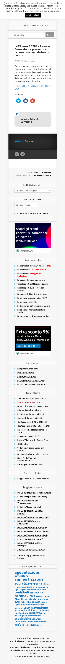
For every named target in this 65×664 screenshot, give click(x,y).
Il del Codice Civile (33, 440)
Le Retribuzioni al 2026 (28, 402)
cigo (47, 587)
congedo (22, 589)
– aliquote (33, 425)
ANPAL (29, 584)
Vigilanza (26, 624)
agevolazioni (27, 572)
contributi (22, 592)
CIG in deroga (40, 587)
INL (28, 602)
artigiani (45, 584)
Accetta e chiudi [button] (32, 15)
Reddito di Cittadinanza (37, 610)
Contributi (29, 418)
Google (17, 154)
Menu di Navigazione (34, 26)
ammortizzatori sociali (29, 581)
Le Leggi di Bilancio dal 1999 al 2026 (33, 454)
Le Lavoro (33, 305)
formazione (42, 599)
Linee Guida (26, 459)
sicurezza (35, 613)
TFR (17, 624)
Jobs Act (35, 602)
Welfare (37, 625)
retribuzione (21, 613)
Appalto (37, 583)
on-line (22, 444)
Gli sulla (30, 289)
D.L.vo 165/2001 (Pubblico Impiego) (29, 544)
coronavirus (25, 595)
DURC (26, 599)
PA (32, 607)
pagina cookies (51, 11)
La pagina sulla (32, 269)
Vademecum (30, 449)
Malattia (40, 605)
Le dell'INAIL (27, 302)
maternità (20, 608)
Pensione (41, 607)
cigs (16, 589)
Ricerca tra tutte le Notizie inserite (33, 213)
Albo (30, 464)
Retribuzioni (30, 414)
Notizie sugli (31, 311)
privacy (18, 610)
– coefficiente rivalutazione (31, 398)
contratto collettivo (36, 589)
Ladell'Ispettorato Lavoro (32, 294)
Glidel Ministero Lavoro (32, 283)
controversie (36, 592)
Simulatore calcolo (28, 436)
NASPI (28, 608)
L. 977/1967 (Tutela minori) (30, 539)
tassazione (20, 621)
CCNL (30, 587)
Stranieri (37, 619)
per (32, 422)
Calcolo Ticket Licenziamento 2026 (32, 431)
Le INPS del (34, 265)
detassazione (42, 596)
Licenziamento (27, 604)
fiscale (32, 599)
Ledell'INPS (32, 298)
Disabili (19, 599)
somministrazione (32, 615)
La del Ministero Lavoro (31, 280)
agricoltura (21, 576)
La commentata (31, 384)
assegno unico (20, 587)
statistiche (23, 618)
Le (32, 406)
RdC (24, 610)
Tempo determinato (36, 621)
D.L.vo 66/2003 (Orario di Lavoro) (33, 531)
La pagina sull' (29, 274)
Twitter (22, 154)
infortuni (20, 602)
